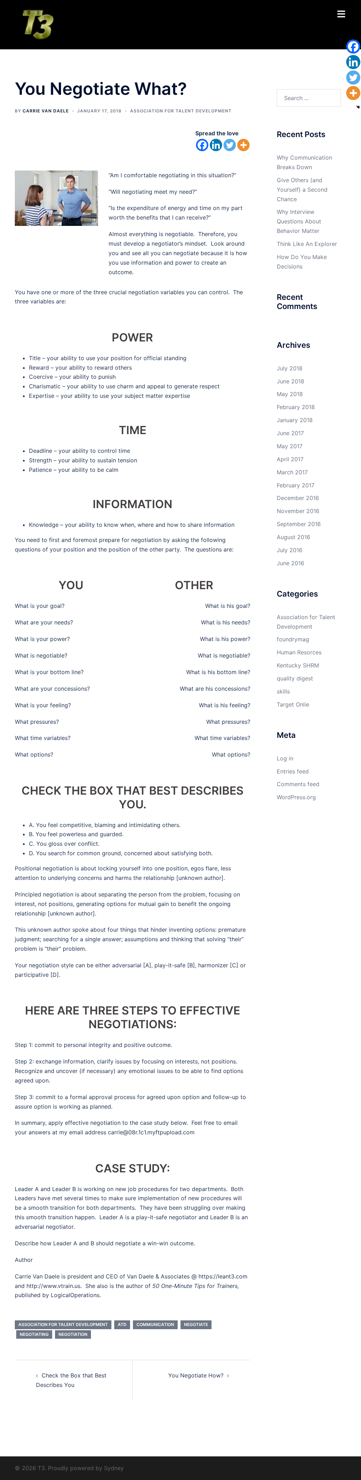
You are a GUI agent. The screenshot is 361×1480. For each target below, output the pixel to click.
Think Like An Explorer (307, 243)
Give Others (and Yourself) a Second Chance (302, 190)
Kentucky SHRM (298, 665)
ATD (122, 1324)
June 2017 (290, 433)
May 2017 (289, 446)
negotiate (196, 1324)
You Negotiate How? (196, 1375)
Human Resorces (299, 652)
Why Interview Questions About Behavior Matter (299, 221)
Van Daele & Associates (158, 1276)
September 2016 (299, 524)
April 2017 (290, 459)
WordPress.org (296, 797)
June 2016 (290, 563)
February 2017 (295, 485)
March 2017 (292, 472)
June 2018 (290, 381)
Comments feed (298, 784)
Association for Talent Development (181, 110)
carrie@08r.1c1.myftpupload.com (151, 1132)
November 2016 (298, 510)
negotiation (73, 1334)
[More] (243, 145)
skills (283, 691)
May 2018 (290, 393)
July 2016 (289, 550)
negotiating (34, 1334)
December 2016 (298, 497)
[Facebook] (202, 145)
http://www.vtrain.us (53, 1285)
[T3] (37, 23)
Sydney (114, 1468)
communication (155, 1324)
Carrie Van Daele (46, 110)
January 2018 (295, 420)
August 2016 (293, 537)
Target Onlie (293, 704)
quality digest (295, 678)
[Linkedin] (216, 145)
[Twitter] (230, 145)
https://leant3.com (222, 1276)
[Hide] (358, 107)
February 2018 (296, 407)
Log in (285, 758)
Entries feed (293, 771)
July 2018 (289, 368)
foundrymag (293, 639)
